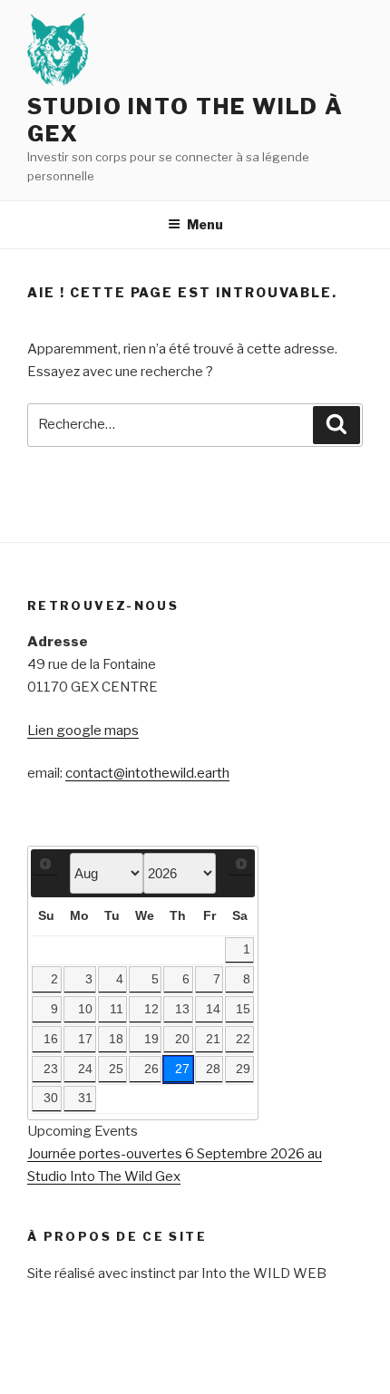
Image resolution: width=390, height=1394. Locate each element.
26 (151, 1069)
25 (116, 1069)
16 (51, 1039)
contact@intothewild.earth (147, 773)
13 (182, 1009)
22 (243, 1039)
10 (85, 1009)
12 (151, 1009)
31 (85, 1098)
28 (213, 1069)
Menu (205, 224)
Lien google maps (83, 730)
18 (116, 1039)
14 (213, 1009)
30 (51, 1098)
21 (213, 1039)
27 (182, 1069)
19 (151, 1039)
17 (85, 1039)
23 (51, 1069)
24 (85, 1069)
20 (182, 1039)
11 (116, 1009)
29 (243, 1069)
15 (243, 1009)
